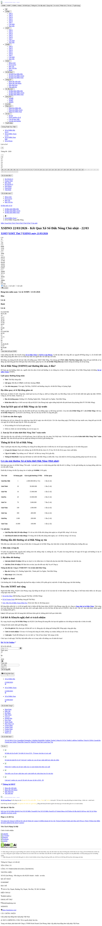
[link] (5, 216)
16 (58, 169)
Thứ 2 (11, 13)
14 (52, 169)
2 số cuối (12, 286)
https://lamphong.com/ (9, 910)
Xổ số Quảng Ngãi (8, 599)
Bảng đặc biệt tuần (15, 81)
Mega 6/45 (12, 63)
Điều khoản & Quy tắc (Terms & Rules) (53, 821)
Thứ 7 (11, 22)
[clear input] (20, 648)
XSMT (9, 5)
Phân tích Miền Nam (15, 111)
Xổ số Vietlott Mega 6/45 (60, 811)
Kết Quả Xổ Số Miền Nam (43, 811)
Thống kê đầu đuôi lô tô (75, 811)
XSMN (14, 5)
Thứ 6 (11, 20)
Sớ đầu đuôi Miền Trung (16, 93)
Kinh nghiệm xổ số (15, 117)
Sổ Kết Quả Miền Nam (16, 77)
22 (76, 169)
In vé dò (56, 5)
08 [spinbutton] (1, 655)
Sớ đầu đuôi (41, 5)
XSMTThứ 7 (15, 233)
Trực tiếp (11, 26)
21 (73, 169)
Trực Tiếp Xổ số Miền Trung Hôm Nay (14, 603)
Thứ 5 (11, 19)
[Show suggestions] (2, 667)
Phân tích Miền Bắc (15, 108)
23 (79, 169)
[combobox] (10, 665)
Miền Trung (4, 223)
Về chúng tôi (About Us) (9, 821)
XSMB (3, 5)
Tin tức (69, 5)
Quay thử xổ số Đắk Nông (85, 606)
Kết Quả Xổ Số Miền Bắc (9, 811)
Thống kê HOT (9, 784)
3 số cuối (19, 286)
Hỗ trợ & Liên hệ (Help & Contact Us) (29, 821)
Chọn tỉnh (4, 663)
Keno (10, 70)
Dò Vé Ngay (5, 669)
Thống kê (34, 5)
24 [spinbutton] (1, 652)
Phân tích (63, 5)
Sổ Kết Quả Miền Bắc (16, 74)
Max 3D (11, 66)
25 (85, 169)
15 (55, 169)
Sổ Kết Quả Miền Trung (16, 76)
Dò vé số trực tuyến (10, 813)
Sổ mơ (11, 116)
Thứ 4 (11, 17)
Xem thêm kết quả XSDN (9, 351)
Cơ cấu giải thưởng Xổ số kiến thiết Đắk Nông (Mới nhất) (30, 461)
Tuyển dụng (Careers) (17, 823)
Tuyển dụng (76, 5)
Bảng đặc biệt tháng (15, 83)
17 (61, 169)
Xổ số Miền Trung (10, 218)
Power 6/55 (12, 65)
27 (5, 169)
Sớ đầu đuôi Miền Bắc (16, 91)
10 (41, 169)
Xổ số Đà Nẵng (7, 596)
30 (14, 169)
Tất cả (5, 286)
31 (17, 169)
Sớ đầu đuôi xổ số (6, 205)
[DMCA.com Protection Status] (9, 847)
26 (2, 169)
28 (8, 169)
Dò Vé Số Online (7, 642)
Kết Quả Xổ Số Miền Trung (26, 811)
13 (49, 169)
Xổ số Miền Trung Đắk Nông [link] (14, 220)
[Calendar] (2, 661)
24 (82, 169)
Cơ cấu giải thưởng (15, 121)
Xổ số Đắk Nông (31, 355)
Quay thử (49, 5)
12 (46, 169)
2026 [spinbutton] (2, 659)
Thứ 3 (11, 15)
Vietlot (19, 5)
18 (64, 169)
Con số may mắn (14, 119)
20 (70, 169)
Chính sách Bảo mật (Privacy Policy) (77, 821)
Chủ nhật (12, 24)
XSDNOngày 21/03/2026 (35, 233)
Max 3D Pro (13, 68)
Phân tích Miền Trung (16, 110)
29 (11, 169)
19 (67, 169)
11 (43, 169)
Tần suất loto (13, 87)
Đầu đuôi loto (13, 85)
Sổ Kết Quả (26, 5)
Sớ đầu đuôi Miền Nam (16, 94)
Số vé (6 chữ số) (6, 646)
